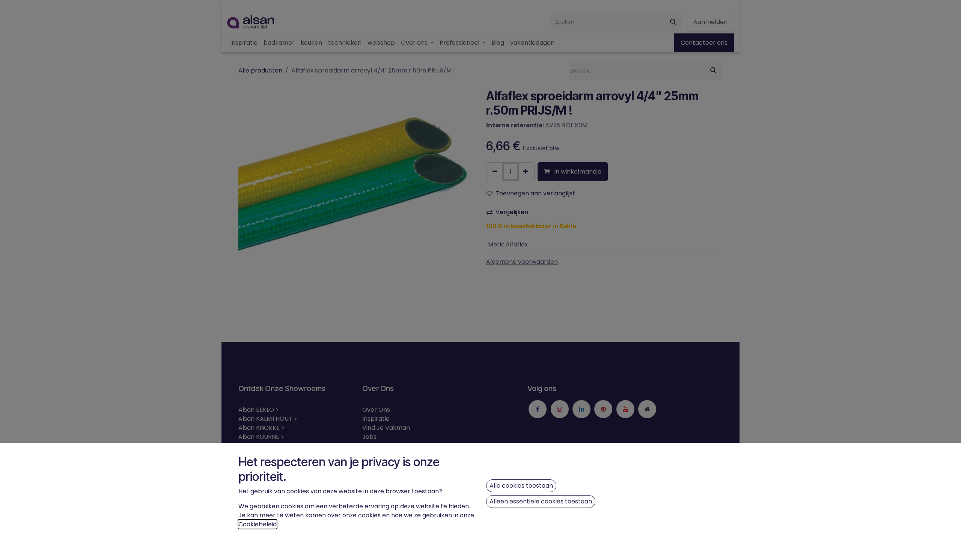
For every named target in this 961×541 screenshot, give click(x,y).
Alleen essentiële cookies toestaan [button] (541, 501)
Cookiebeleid (257, 524)
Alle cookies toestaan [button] (521, 485)
